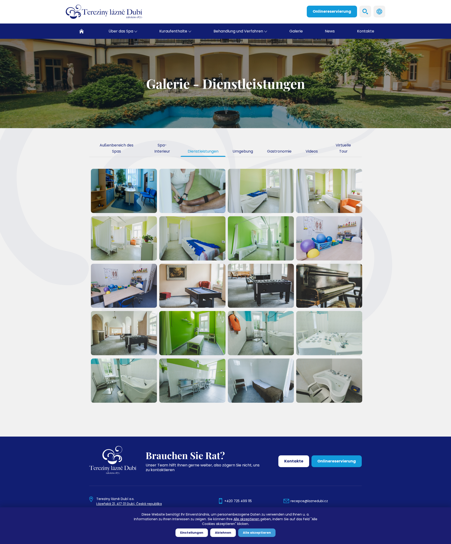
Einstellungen (191, 532)
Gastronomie (279, 151)
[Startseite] (104, 12)
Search (365, 11)
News (330, 31)
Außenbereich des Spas (116, 148)
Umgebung (243, 151)
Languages (379, 11)
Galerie (296, 31)
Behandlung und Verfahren (238, 31)
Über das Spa (121, 31)
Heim (81, 31)
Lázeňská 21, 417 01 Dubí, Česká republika (129, 503)
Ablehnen (223, 532)
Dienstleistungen (203, 151)
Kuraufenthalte (173, 31)
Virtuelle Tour (343, 148)
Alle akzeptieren (246, 519)
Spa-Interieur (162, 148)
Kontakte (365, 31)
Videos (312, 151)
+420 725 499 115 (238, 501)
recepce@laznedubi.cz (309, 501)
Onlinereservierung (332, 11)
